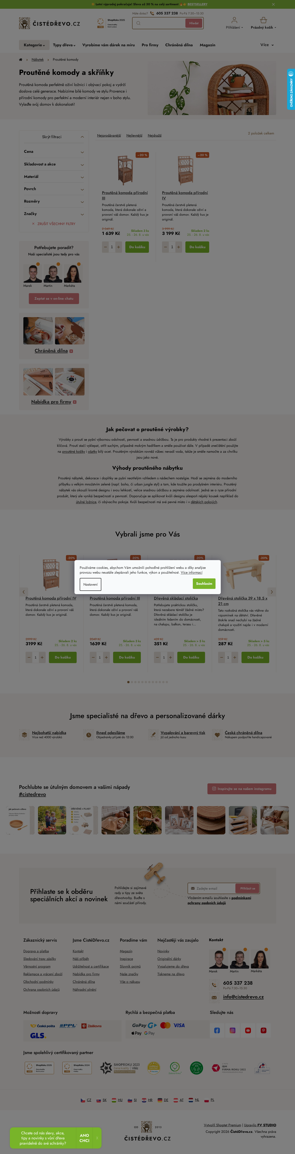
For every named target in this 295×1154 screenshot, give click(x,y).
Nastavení (90, 584)
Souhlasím (204, 583)
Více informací (191, 572)
